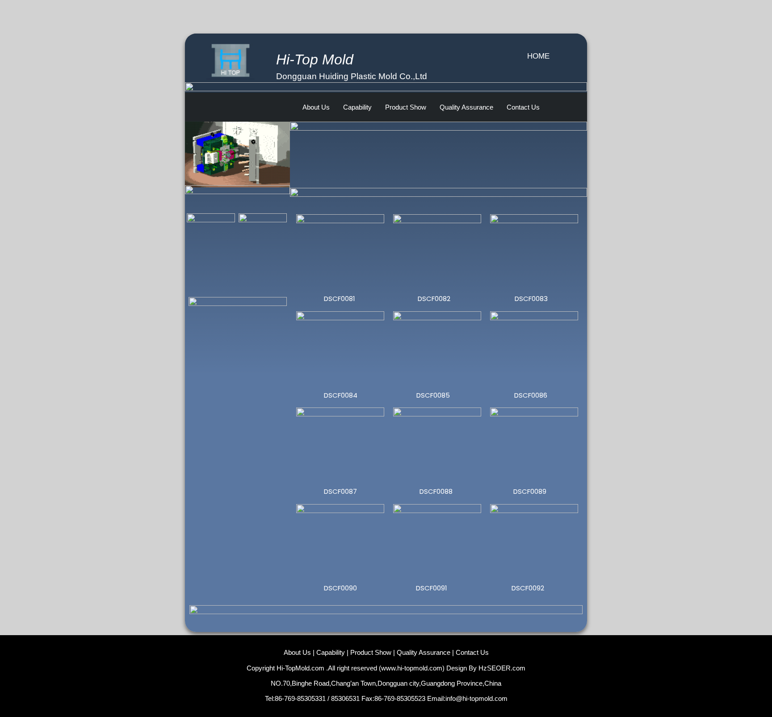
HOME (538, 56)
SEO (494, 668)
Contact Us (523, 107)
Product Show (405, 107)
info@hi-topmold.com (476, 698)
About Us (316, 107)
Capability (357, 107)
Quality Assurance (466, 107)
